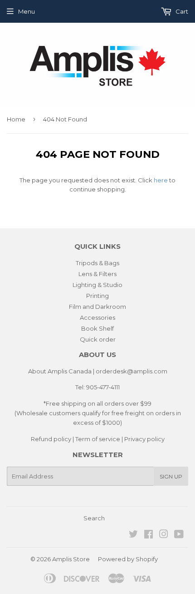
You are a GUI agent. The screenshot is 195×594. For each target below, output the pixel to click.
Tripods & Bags (97, 263)
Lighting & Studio (97, 284)
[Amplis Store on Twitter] (133, 535)
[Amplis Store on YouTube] (179, 535)
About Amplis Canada (60, 371)
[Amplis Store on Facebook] (148, 535)
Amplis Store (71, 559)
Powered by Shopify (128, 559)
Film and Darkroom (97, 306)
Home (16, 119)
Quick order (98, 339)
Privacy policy (144, 439)
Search (94, 518)
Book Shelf (97, 328)
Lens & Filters (97, 273)
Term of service (97, 439)
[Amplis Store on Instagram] (163, 535)
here (161, 180)
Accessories (97, 317)
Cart (181, 11)
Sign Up (171, 476)
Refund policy (51, 439)
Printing (97, 295)
